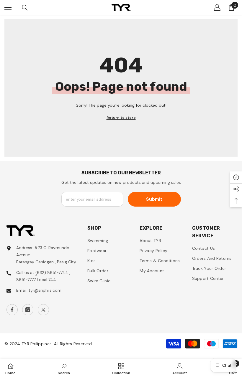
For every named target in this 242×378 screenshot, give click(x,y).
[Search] (24, 7)
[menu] (8, 7)
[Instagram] (27, 309)
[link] (64, 368)
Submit (154, 199)
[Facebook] (12, 309)
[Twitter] (43, 309)
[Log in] (217, 7)
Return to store (121, 117)
